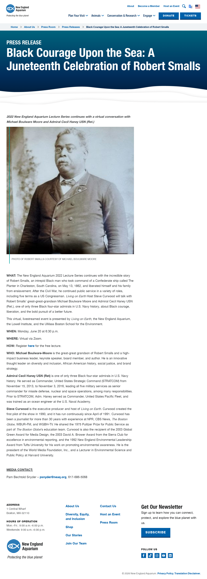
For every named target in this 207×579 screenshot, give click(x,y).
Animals (96, 15)
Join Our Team (76, 543)
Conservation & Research (122, 15)
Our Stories (74, 535)
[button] (184, 6)
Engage (147, 15)
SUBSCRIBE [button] (155, 532)
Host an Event (171, 6)
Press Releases (71, 26)
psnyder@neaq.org (53, 477)
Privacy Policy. (165, 573)
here (31, 346)
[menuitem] (130, 6)
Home (14, 26)
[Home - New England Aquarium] (17, 10)
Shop (69, 527)
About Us (29, 26)
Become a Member (149, 6)
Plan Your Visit (76, 15)
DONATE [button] (169, 15)
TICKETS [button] (190, 15)
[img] (86, 15)
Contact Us (108, 506)
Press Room (48, 26)
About (130, 6)
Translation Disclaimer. (187, 573)
